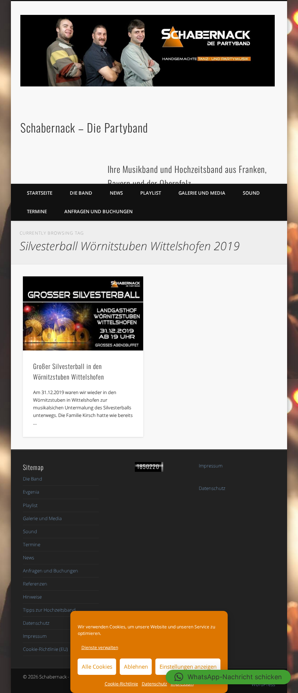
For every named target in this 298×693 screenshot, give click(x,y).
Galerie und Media (201, 193)
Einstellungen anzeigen (188, 666)
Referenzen (35, 583)
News (116, 193)
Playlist (150, 193)
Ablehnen (136, 666)
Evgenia (31, 492)
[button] (228, 677)
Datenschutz (154, 684)
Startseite (39, 193)
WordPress (263, 684)
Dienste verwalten (99, 647)
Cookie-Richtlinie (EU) (45, 649)
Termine (37, 211)
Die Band (81, 193)
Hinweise (32, 596)
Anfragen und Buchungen (98, 211)
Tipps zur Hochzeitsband (49, 610)
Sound (251, 193)
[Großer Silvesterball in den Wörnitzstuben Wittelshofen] (83, 313)
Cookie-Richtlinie (121, 684)
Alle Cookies (97, 666)
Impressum (35, 636)
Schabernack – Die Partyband (84, 127)
